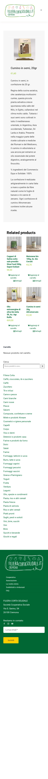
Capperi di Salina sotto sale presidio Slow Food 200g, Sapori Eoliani (14, 261)
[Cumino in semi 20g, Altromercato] (33, 294)
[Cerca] (43, 366)
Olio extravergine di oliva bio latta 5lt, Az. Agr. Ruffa (13, 311)
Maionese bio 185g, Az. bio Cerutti (32, 259)
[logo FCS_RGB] (19, 3)
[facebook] (4, 624)
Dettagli (18, 281)
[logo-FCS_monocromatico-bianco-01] (24, 553)
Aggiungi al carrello (15, 276)
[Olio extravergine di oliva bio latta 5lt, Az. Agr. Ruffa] (14, 294)
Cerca (6, 362)
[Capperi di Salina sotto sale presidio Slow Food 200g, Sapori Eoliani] (14, 244)
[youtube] (12, 624)
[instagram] (8, 624)
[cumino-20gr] (24, 49)
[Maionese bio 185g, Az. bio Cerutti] (33, 244)
